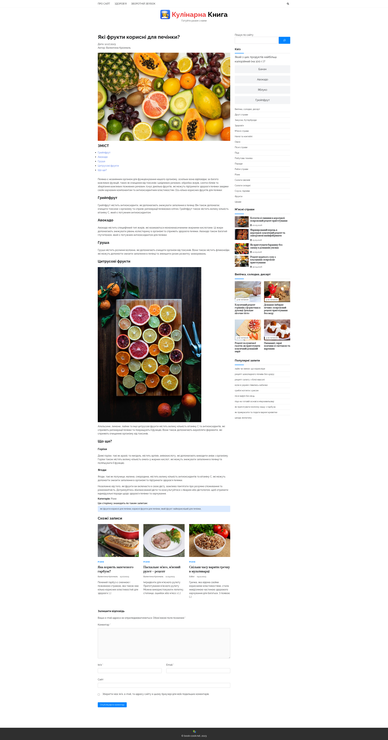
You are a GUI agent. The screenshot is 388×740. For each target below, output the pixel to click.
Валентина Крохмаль (108, 576)
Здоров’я (121, 3)
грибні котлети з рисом (247, 390)
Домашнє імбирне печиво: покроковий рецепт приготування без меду (276, 309)
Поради (238, 164)
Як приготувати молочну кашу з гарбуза (255, 407)
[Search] (288, 4)
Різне (114, 498)
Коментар (104, 624)
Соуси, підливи (242, 191)
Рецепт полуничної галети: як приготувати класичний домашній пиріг (247, 347)
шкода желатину (243, 418)
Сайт (101, 679)
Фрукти (238, 196)
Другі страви (241, 115)
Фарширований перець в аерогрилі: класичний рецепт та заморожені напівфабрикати (267, 233)
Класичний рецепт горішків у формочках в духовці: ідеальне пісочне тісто (247, 309)
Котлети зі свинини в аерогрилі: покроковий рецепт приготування (268, 219)
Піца (237, 153)
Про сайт (104, 3)
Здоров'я (239, 125)
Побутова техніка (244, 158)
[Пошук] (284, 40)
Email (170, 664)
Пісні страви (241, 147)
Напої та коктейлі (243, 136)
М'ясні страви (242, 131)
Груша (101, 161)
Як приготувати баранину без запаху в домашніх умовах (266, 246)
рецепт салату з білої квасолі (250, 380)
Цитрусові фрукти (108, 165)
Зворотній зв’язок (143, 3)
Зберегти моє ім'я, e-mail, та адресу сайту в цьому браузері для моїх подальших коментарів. (155, 694)
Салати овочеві (242, 180)
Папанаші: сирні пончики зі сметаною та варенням (277, 346)
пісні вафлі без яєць (245, 396)
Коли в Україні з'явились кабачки (251, 385)
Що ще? (102, 170)
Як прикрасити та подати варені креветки (256, 412)
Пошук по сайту (244, 34)
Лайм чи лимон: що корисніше (250, 369)
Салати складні (242, 185)
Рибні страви (241, 169)
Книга (194, 14)
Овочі (237, 142)
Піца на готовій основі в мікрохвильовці (254, 401)
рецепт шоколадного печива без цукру (254, 374)
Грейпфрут (104, 152)
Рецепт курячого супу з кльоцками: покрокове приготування (263, 260)
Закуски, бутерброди (246, 120)
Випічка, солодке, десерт (247, 109)
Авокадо (103, 157)
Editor (192, 576)
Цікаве (238, 202)
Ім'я (100, 664)
